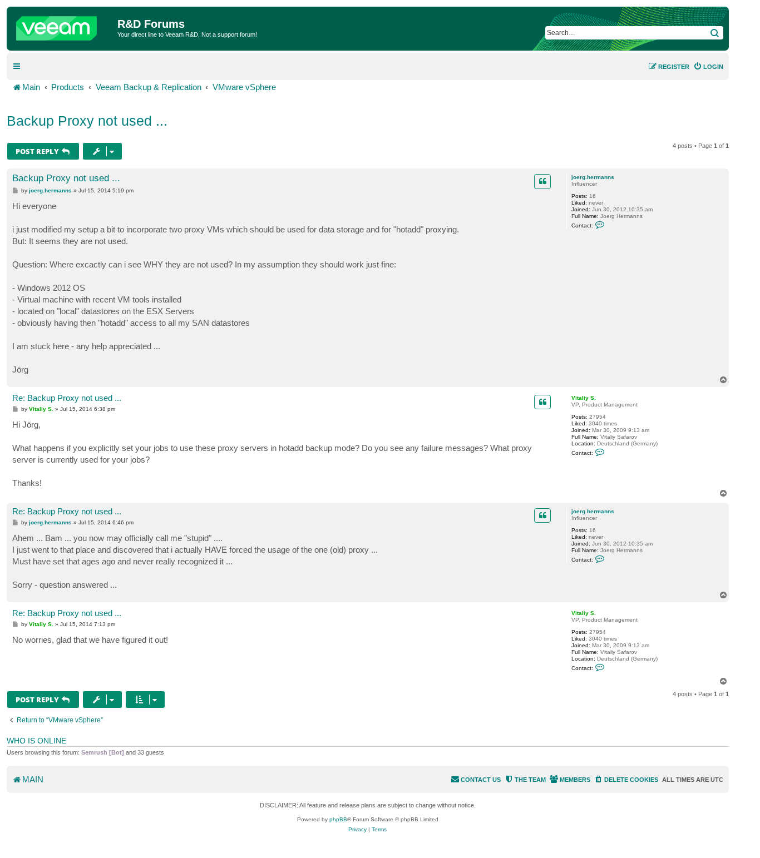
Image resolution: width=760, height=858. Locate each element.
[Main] (63, 25)
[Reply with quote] (542, 181)
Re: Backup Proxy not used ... (66, 398)
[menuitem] (708, 66)
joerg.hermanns (592, 177)
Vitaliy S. (583, 398)
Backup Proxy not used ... (87, 120)
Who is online (36, 740)
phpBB (338, 819)
